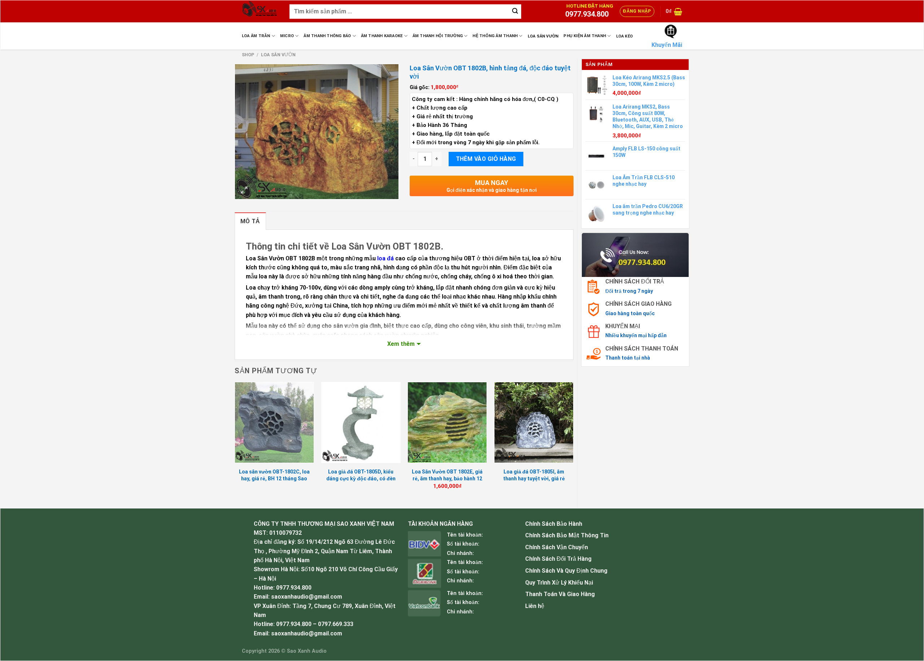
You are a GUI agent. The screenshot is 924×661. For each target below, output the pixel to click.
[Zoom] (244, 190)
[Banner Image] (635, 254)
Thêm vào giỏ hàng (486, 158)
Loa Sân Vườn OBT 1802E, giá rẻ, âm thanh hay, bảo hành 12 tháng (447, 478)
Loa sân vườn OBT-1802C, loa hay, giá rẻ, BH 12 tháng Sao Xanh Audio (274, 478)
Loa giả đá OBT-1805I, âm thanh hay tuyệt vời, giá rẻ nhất (534, 478)
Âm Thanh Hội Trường (438, 36)
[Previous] (235, 442)
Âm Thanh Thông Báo (327, 36)
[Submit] (515, 11)
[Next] (573, 442)
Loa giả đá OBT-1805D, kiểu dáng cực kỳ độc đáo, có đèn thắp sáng (361, 478)
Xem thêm (401, 343)
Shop (248, 54)
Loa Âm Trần (256, 36)
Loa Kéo (624, 36)
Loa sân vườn (543, 36)
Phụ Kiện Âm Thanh (584, 36)
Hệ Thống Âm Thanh (495, 36)
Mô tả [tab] (250, 221)
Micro (287, 36)
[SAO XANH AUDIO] (260, 11)
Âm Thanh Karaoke (382, 36)
